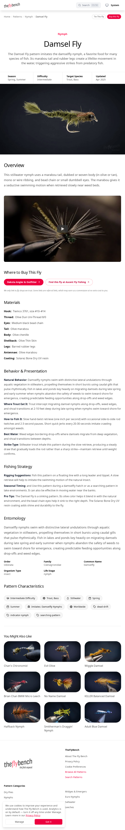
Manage (19, 821)
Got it (48, 821)
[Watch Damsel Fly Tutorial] (62, 229)
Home (7, 16)
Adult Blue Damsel (96, 726)
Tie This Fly (99, 16)
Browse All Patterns (75, 771)
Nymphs (8, 797)
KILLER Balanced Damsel (100, 696)
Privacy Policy (72, 761)
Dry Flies (8, 792)
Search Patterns (73, 777)
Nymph (29, 16)
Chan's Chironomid (16, 666)
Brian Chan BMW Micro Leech (22, 696)
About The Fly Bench (76, 756)
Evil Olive (49, 666)
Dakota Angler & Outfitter (22, 282)
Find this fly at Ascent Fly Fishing (67, 282)
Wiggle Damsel (94, 666)
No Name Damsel (55, 696)
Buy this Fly (114, 16)
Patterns (17, 16)
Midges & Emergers (76, 791)
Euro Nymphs (72, 796)
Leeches (69, 807)
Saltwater (70, 802)
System (115, 5)
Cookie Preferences (75, 766)
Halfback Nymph (14, 726)
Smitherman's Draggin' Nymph (58, 728)
